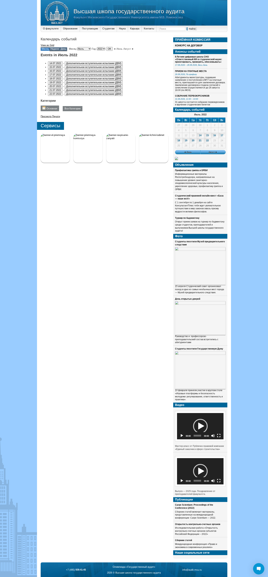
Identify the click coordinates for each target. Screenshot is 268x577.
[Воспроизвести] (182, 435)
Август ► (128, 48)
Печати (50, 116)
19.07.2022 (55, 82)
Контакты (149, 28)
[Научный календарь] (176, 159)
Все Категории (73, 108)
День (63, 48)
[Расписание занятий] (120, 148)
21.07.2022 (55, 90)
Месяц (72, 48)
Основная (51, 108)
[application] (200, 426)
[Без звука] (213, 435)
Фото (179, 236)
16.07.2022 (55, 71)
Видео (179, 404)
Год (94, 48)
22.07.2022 (55, 94)
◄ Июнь (118, 48)
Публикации (184, 499)
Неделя (55, 48)
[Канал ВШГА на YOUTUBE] (153, 148)
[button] (200, 426)
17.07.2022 (55, 74)
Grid (47, 45)
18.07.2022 (55, 78)
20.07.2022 (55, 86)
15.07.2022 (55, 67)
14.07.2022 (55, 63)
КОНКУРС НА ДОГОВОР (189, 45)
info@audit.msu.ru (192, 569)
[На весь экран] (219, 435)
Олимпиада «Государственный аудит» (134, 566)
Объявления (184, 164)
